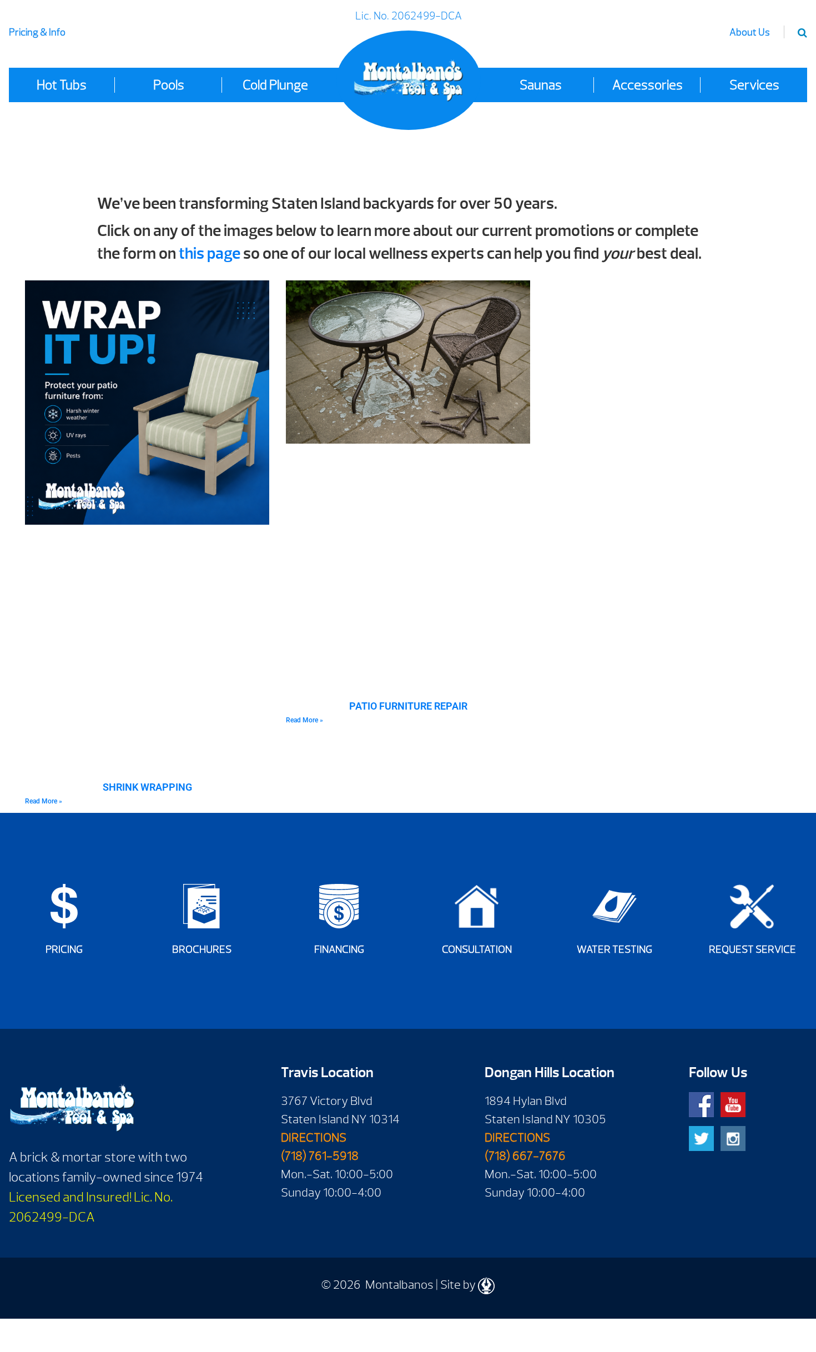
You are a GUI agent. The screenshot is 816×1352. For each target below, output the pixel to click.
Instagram (733, 1138)
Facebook (701, 1104)
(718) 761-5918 (320, 1156)
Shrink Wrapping (147, 787)
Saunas (541, 85)
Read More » (43, 801)
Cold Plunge (275, 85)
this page (209, 253)
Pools (168, 85)
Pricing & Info (37, 32)
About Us (749, 32)
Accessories (647, 85)
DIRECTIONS (313, 1137)
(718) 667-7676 (525, 1156)
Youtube (733, 1104)
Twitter (701, 1138)
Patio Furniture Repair (408, 706)
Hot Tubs (62, 85)
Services (754, 85)
